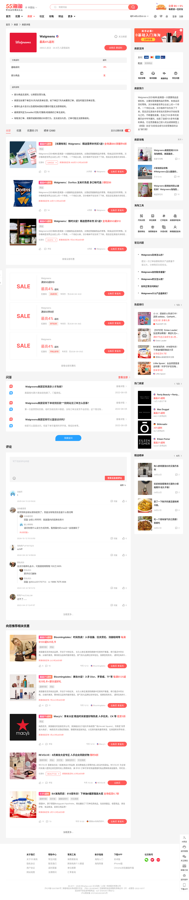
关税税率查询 (175, 220)
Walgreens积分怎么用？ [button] (152, 279)
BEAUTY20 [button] (52, 774)
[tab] (158, 254)
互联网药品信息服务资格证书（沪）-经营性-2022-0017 (122, 888)
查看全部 (123, 377)
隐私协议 (31, 863)
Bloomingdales (99, 666)
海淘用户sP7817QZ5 (25, 546)
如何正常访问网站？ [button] (150, 286)
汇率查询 (163, 220)
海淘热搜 (99, 863)
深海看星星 (21, 508)
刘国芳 (19, 492)
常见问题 (52, 859)
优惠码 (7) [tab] (32, 130)
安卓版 (117, 859)
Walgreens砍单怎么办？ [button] (152, 255)
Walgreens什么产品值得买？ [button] (155, 293)
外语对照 (163, 231)
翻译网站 (141, 231)
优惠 (17, 16)
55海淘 (14, 7)
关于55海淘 (32, 859)
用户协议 (31, 868)
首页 (8, 24)
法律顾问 (52, 872)
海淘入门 (99, 859)
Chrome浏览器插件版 (124, 868)
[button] (31, 7)
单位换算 (152, 220)
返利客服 (52, 868)
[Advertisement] (158, 556)
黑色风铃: (27, 570)
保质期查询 (152, 231)
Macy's (102, 744)
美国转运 (164, 78)
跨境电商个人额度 (75, 863)
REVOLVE (101, 783)
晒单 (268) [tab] (49, 130)
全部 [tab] (8, 130)
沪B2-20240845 (91, 888)
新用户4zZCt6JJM (24, 595)
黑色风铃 (20, 562)
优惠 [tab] (19, 130)
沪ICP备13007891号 (53, 888)
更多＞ (180, 139)
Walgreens (101, 171)
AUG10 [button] (50, 240)
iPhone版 (118, 863)
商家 (29, 16)
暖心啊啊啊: (28, 524)
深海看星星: (28, 516)
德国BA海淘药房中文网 (98, 821)
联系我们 (52, 863)
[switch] (121, 130)
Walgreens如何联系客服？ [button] (154, 272)
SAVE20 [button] (50, 163)
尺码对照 (141, 220)
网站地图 (31, 872)
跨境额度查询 (175, 231)
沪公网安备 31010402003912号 (94, 893)
